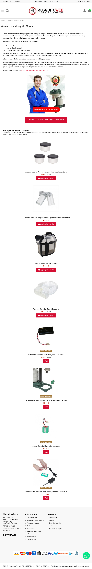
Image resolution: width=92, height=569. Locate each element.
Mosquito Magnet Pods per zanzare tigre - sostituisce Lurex (46, 172)
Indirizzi (51, 526)
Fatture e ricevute (33, 523)
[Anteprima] (46, 169)
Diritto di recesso (32, 526)
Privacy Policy (31, 536)
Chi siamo (5, 1)
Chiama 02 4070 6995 (83, 1)
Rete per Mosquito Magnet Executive (46, 309)
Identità (51, 520)
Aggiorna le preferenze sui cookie (77, 566)
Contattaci (17, 1)
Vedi (46, 361)
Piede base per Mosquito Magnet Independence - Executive (46, 400)
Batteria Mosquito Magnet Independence (46, 446)
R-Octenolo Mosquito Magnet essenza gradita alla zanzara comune (46, 218)
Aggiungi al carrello (47, 178)
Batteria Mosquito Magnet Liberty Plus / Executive (46, 355)
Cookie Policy (31, 539)
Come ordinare (32, 517)
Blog (11, 1)
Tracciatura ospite (55, 529)
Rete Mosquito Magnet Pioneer (46, 263)
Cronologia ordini (55, 523)
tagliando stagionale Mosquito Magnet (34, 70)
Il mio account (54, 517)
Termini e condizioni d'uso (34, 533)
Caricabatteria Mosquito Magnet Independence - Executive (46, 492)
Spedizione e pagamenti (35, 520)
